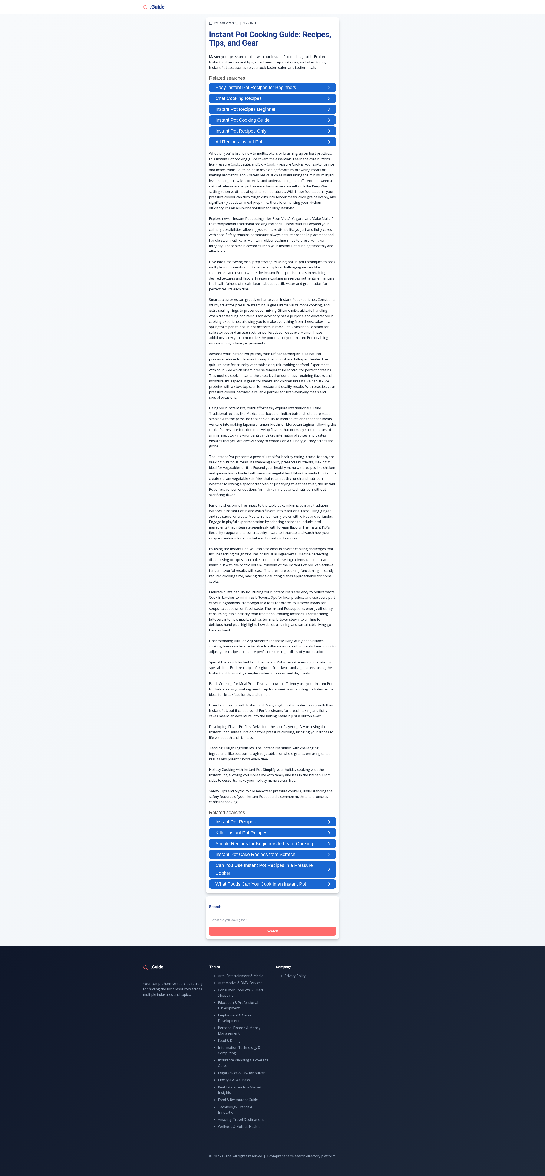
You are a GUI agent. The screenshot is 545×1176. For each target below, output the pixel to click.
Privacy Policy (295, 975)
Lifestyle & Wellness (234, 1080)
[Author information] (237, 23)
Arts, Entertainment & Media (240, 975)
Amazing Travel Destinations (241, 1119)
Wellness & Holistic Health (239, 1126)
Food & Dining (229, 1040)
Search (272, 931)
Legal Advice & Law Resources (241, 1073)
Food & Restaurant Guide (238, 1099)
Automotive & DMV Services (240, 982)
